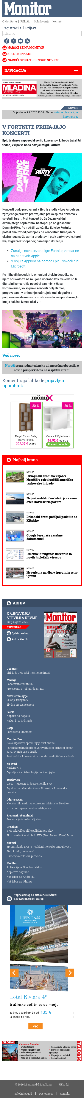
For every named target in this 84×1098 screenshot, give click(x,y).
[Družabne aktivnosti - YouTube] (19, 41)
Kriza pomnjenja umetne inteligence (29, 808)
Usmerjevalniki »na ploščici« (24, 856)
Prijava (31, 28)
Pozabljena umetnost (19, 731)
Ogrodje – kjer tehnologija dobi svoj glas (31, 772)
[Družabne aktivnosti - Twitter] (12, 41)
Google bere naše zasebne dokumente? (44, 537)
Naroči (10, 365)
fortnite (58, 112)
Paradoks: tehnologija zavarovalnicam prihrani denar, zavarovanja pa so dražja (40, 749)
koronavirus (70, 116)
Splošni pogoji (23, 1093)
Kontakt (57, 21)
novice (73, 108)
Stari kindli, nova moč (20, 851)
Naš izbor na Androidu (20, 876)
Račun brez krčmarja (19, 720)
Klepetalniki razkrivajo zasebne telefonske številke (37, 803)
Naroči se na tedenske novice (33, 60)
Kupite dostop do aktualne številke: (35, 895)
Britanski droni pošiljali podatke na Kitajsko (51, 518)
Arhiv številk (20, 639)
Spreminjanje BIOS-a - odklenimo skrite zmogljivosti (39, 846)
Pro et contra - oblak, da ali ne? (25, 688)
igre (75, 112)
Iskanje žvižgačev (17, 700)
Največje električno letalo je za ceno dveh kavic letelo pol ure (51, 500)
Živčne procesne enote (20, 704)
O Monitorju (9, 21)
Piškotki (25, 21)
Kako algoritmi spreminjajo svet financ (30, 743)
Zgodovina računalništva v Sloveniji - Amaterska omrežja (37, 790)
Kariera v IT (14, 767)
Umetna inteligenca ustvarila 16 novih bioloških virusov (49, 556)
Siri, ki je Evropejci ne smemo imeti (28, 672)
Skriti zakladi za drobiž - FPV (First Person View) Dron (40, 835)
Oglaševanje (41, 21)
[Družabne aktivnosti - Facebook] (5, 41)
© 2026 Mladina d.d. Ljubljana (33, 1084)
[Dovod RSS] (26, 41)
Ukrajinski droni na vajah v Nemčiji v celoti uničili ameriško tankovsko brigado (49, 479)
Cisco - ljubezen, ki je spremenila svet (29, 783)
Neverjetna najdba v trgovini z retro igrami (52, 574)
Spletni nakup (20, 54)
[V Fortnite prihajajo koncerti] (42, 177)
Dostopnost (46, 1093)
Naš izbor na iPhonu (19, 881)
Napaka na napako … (19, 715)
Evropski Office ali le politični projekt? (30, 830)
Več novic (11, 355)
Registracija (12, 28)
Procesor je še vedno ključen (24, 819)
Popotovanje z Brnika (20, 684)
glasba (68, 112)
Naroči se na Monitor (26, 48)
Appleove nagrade (18, 872)
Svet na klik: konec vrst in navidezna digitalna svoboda (41, 756)
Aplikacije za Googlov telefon (24, 867)
